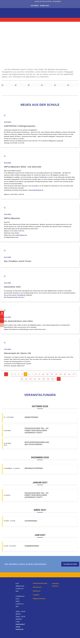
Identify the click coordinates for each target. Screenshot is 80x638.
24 (48, 379)
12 (52, 374)
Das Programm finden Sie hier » (14, 297)
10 (43, 374)
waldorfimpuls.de (21, 235)
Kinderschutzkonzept (40, 583)
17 (74, 374)
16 (69, 374)
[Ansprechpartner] (3, 313)
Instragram (55, 583)
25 (52, 379)
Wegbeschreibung (39, 598)
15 (65, 374)
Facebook (55, 586)
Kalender (35, 5)
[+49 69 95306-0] (3, 317)
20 (30, 379)
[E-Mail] (3, 321)
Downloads (44, 5)
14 (60, 374)
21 (35, 379)
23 (44, 379)
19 (26, 379)
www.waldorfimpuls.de (35, 190)
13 (56, 374)
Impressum (36, 591)
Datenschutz (37, 587)
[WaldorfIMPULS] (3, 325)
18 (22, 379)
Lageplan (36, 594)
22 (39, 379)
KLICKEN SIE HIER (70, 564)
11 (47, 374)
